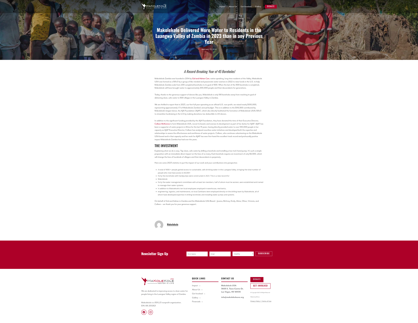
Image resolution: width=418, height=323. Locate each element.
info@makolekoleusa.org (232, 297)
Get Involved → (199, 293)
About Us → (197, 289)
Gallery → (196, 297)
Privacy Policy (255, 301)
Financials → (197, 301)
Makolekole (172, 225)
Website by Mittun (255, 297)
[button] (256, 279)
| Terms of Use (265, 301)
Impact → (196, 285)
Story (209, 24)
